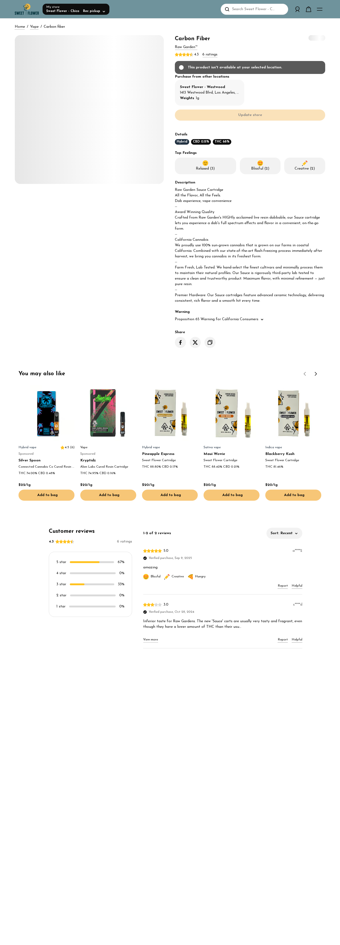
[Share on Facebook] (180, 342)
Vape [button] (34, 27)
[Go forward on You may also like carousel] (315, 373)
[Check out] (308, 9)
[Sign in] (297, 9)
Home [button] (20, 27)
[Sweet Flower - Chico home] (27, 9)
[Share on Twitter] (195, 342)
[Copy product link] (210, 342)
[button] (186, 47)
